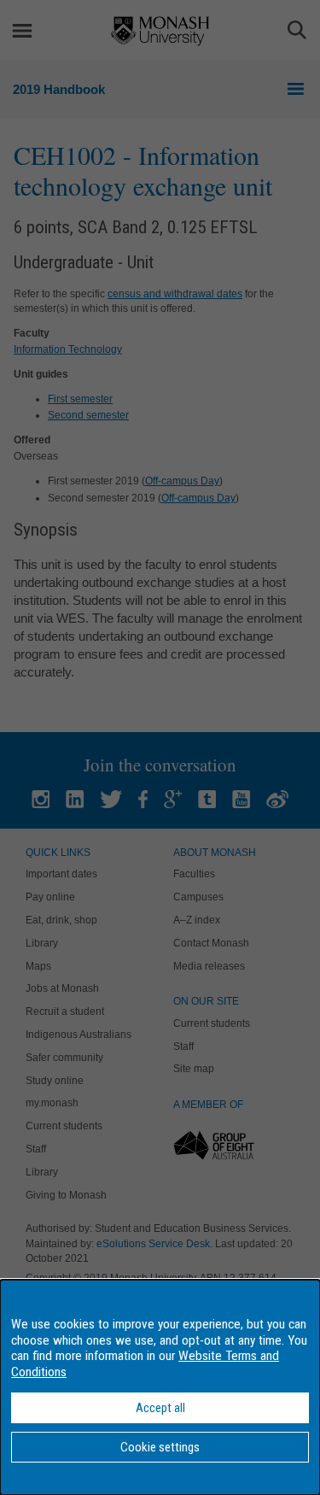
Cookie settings (160, 1447)
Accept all (160, 1408)
